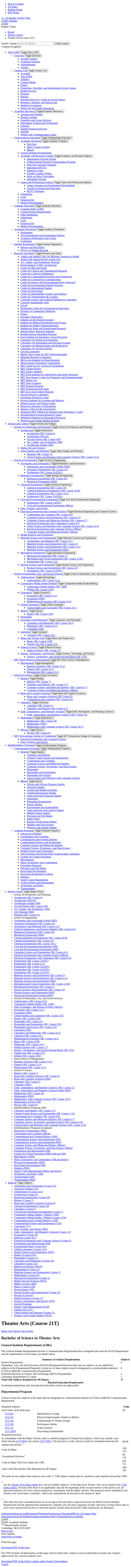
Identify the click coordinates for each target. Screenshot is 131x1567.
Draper (23, 314)
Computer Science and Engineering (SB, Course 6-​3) (54, 517)
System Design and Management (37, 882)
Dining (23, 85)
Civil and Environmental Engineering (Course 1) (38, 1211)
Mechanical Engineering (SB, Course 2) (47, 556)
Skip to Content (15, 4)
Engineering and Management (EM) (32, 1243)
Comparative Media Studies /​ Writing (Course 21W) (40, 1217)
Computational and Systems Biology (38, 839)
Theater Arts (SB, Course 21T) (42, 644)
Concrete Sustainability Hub (34, 302)
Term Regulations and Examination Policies (42, 235)
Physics (24, 729)
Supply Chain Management (34, 879)
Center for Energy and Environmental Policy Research (47, 282)
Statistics (24, 877)
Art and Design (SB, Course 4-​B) (44, 439)
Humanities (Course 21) (26, 1258)
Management (27, 663)
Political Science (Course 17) (28, 1298)
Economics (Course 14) (26, 1235)
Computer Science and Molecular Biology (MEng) (52, 532)
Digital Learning (28, 117)
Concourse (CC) (22, 1226)
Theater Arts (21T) (23, 1309)
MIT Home (13, 12)
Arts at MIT (26, 76)
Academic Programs (30, 141)
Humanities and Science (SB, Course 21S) (35, 1027)
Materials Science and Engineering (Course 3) (37, 1272)
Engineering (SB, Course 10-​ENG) (44, 496)
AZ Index (13, 6)
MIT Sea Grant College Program (37, 391)
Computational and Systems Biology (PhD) (36, 1136)
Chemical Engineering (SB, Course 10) (46, 487)
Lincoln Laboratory (30, 351)
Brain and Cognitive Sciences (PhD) (32, 1079)
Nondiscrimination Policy (44, 1516)
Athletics (24, 79)
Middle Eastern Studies (38, 813)
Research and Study (24, 253)
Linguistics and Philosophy (34, 620)
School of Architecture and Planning (32, 427)
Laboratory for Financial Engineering (39, 340)
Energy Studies (34, 804)
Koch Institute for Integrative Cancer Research (43, 337)
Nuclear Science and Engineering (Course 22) (37, 1292)
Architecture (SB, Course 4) (41, 433)
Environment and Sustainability (42, 807)
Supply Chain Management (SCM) (31, 1306)
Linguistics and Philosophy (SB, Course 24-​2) (50, 623)
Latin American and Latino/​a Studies (45, 810)
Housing (24, 93)
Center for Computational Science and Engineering (46, 276)
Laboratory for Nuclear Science (36, 348)
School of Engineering (25, 460)
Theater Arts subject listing (24, 1484)
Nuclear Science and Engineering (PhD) (34, 992)
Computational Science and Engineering (40, 842)
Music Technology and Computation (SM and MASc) (41, 1159)
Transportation (27, 888)
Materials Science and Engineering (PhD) (48, 549)
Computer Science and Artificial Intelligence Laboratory (48, 299)
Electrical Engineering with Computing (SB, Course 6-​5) (42, 958)
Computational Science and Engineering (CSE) (38, 1223)
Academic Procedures (25, 229)
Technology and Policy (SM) (28, 1174)
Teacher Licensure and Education (44, 188)
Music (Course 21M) (24, 1286)
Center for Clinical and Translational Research (43, 271)
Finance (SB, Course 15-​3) (40, 669)
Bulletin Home (15, 9)
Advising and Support (31, 114)
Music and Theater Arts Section (17, 1331)
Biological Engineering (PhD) (42, 481)
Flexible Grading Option (39, 173)
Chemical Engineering (31, 484)
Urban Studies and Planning (34, 451)
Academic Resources (24, 111)
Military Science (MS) (25, 1283)
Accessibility (76, 1516)
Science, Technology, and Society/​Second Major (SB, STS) (57, 656)
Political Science (28, 647)
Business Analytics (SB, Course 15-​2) (46, 666)
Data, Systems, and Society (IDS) (31, 1229)
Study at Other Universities (40, 176)
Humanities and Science (39, 775)
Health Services (28, 91)
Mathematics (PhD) (36, 723)
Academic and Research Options (37, 156)
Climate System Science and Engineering (47, 758)
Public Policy (33, 818)
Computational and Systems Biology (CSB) (36, 1220)
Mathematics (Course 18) (26, 1275)
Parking (24, 96)
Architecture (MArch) (38, 436)
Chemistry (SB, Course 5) (40, 705)
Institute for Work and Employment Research (43, 328)
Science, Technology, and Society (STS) (34, 1301)
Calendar (11, 18)
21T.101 (9, 1413)
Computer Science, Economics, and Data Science (52, 766)
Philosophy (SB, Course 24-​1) (42, 626)
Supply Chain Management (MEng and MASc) (38, 1171)
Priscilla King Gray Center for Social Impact (42, 99)
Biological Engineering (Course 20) (32, 1197)
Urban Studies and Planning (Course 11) (34, 1312)
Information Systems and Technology (39, 123)
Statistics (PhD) (22, 1168)
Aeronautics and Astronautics (35, 463)
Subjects (12, 1182)
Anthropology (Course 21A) (28, 1191)
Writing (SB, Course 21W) (40, 589)
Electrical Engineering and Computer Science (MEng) (54, 529)
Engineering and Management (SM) (32, 1151)
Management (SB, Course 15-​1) (43, 672)
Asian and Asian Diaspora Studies (44, 795)
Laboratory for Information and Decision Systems (45, 342)
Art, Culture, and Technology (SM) (44, 442)
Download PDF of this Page (15, 1547)
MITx (74, 1513)
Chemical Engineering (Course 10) (31, 1206)
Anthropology (27, 577)
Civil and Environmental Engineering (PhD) (36, 949)
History (24, 610)
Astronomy (32, 798)
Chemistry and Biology (38, 755)
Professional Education (60, 1513)
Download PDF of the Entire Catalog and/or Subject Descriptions (34, 1561)
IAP (38, 1513)
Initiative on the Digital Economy (37, 319)
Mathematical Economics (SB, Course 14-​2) (49, 601)
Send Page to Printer (11, 1536)
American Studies (36, 787)
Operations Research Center (34, 397)
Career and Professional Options (36, 182)
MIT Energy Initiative (31, 371)
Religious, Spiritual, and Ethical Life (38, 102)
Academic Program (30, 61)
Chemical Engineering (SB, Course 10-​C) (48, 493)
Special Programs (23, 1304)
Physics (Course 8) (23, 1295)
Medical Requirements (31, 202)
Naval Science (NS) (24, 1289)
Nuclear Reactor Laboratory (34, 394)
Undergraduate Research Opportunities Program (51, 162)
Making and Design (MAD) (28, 1266)
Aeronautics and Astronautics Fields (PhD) (48, 466)
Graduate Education (24, 205)
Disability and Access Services (35, 120)
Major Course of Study (38, 147)
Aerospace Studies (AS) (26, 1188)
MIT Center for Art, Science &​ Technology (42, 366)
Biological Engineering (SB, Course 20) (47, 478)
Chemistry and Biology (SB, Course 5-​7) (47, 684)
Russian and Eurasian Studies (42, 821)
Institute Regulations (24, 244)
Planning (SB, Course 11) (40, 454)
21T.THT (21, 1441)
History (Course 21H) (25, 1255)
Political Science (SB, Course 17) (44, 650)
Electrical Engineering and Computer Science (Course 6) (42, 1240)
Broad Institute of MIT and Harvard (38, 265)
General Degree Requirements (35, 211)
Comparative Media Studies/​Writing (38, 583)
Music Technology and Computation (38, 862)
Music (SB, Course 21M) (39, 641)
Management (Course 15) (27, 1269)
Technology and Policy (32, 885)
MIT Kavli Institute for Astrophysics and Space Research (49, 374)
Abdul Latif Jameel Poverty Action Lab (40, 259)
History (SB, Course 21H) (40, 614)
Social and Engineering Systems (36, 874)
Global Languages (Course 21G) (30, 1249)
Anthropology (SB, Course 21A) (43, 580)
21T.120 (9, 1420)
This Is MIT (14, 52)
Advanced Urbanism (30, 833)
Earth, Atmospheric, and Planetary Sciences (42, 711)
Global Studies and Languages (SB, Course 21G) (52, 607)
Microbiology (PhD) (24, 1156)
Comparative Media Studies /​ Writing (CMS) (36, 1214)
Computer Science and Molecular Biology (48, 763)
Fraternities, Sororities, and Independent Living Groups (48, 88)
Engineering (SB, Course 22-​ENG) (44, 570)
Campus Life (20, 70)
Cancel (4, 1564)
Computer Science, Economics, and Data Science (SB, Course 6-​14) (48, 1122)
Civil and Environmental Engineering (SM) (36, 946)
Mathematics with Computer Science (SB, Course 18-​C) (55, 726)
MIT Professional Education (34, 389)
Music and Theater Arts (32, 638)
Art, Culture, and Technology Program (39, 262)
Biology (24, 678)
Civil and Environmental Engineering (39, 499)
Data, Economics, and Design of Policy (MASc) (38, 1007)
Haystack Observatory (31, 317)
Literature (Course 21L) (26, 1263)
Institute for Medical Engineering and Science (43, 322)
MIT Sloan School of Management (31, 659)
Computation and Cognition (41, 760)
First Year (31, 144)
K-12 (80, 1513)
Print (28, 18)
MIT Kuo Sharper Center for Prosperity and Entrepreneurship (51, 377)
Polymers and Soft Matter (40, 816)
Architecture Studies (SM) (40, 445)
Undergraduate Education (27, 137)
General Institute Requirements (36, 152)
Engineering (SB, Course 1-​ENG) (44, 502)
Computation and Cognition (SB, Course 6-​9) (50, 514)
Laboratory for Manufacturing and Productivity (44, 345)
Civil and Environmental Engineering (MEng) (50, 505)
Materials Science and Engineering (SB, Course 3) (52, 544)
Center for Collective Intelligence (37, 273)
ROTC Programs (35, 191)
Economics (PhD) (36, 598)
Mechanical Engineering (32, 552)
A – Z (4, 18)
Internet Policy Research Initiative (37, 331)
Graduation (26, 241)
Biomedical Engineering (39, 801)
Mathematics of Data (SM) (27, 1102)
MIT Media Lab (28, 380)
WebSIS (24, 131)
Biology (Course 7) (24, 1200)
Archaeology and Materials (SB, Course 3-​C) (50, 541)
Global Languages (29, 604)
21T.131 (9, 1427)
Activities (25, 73)
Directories (6, 1516)
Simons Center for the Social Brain (38, 409)
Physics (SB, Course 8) (38, 733)
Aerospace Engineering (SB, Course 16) (47, 469)
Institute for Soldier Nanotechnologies (39, 325)
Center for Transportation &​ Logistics (39, 296)
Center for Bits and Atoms (33, 268)
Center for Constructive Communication (40, 279)
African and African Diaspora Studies (46, 784)
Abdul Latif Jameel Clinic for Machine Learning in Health (49, 256)
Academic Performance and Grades (38, 238)
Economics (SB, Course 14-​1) (42, 595)
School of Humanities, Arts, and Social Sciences (38, 573)
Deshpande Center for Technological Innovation (44, 308)
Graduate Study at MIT (32, 209)
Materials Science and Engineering (37, 537)
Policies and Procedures (32, 247)
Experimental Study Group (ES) (30, 1246)
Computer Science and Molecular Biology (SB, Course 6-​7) (57, 520)
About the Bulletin (21, 1516)
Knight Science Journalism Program (38, 334)
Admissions (26, 194)
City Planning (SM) (24, 912)
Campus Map (89, 1513)
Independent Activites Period (41, 159)
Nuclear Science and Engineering (37, 564)
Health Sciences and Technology (37, 534)
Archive (21, 18)
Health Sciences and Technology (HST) (34, 1252)
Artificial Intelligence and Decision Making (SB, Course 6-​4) (45, 929)
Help (68, 1516)
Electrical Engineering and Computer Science (43, 511)
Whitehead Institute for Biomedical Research (43, 417)
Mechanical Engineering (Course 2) (32, 1278)
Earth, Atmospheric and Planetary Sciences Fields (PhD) (42, 1090)
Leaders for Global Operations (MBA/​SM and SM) (40, 1153)
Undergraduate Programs (26, 748)
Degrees (24, 751)
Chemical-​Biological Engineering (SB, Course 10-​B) (53, 490)
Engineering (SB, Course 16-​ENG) (44, 472)
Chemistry (25, 702)
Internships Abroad (36, 179)
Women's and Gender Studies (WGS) (33, 1315)
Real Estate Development (33, 871)
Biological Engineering (32, 475)
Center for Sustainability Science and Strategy (43, 294)
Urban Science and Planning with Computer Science (53, 778)
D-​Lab (23, 305)
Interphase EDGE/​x (37, 167)
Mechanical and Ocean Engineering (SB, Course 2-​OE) (55, 558)
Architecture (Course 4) (26, 1194)
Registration (26, 232)
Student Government (30, 105)
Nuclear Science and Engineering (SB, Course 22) (52, 568)
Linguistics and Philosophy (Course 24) (34, 1260)
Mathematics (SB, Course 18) (42, 721)
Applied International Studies (41, 793)
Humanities (26, 616)
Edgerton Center (35, 170)
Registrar (31, 1513)
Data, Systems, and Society (34, 508)
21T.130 (9, 1424)
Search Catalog (9, 43)
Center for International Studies (36, 288)
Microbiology (27, 859)
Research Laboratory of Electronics (38, 406)
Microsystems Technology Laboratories (40, 363)
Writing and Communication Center (38, 134)
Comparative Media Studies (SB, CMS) (47, 586)
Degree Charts (15, 35)
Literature (25, 632)
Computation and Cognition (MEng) (32, 1133)
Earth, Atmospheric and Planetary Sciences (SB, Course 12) (57, 714)
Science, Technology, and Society (37, 653)
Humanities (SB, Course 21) (28, 1021)
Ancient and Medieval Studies (42, 790)
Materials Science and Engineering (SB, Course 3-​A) (53, 546)
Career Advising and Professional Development (51, 185)
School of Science (23, 675)
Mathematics (26, 717)
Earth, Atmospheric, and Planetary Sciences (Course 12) (42, 1232)
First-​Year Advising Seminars (41, 164)
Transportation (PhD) (24, 1179)
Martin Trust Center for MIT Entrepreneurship (43, 354)
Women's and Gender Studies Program (39, 420)
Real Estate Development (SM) (30, 1165)
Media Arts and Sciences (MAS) (30, 1281)
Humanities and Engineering (41, 772)
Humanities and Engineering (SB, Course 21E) (38, 1024)
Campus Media (28, 82)
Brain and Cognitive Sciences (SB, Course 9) (50, 696)
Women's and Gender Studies (42, 827)
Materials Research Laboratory (35, 357)
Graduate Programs (24, 830)
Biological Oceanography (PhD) (30, 1130)
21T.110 (9, 1417)
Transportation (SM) (24, 1176)
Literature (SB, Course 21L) (41, 635)
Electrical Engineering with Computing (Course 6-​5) (53, 523)
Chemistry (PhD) (22, 1084)
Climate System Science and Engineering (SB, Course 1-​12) (44, 1113)
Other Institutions (29, 214)
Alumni (24, 67)
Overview (19, 55)
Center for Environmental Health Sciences (41, 285)
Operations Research (30, 865)
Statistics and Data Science (40, 824)
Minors (30, 150)
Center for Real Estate (31, 291)
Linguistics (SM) (35, 628)
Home (11, 32)
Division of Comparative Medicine (37, 311)
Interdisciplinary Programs (21, 745)
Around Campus (28, 58)
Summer (44, 1513)
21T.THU (46, 1441)
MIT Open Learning (30, 383)
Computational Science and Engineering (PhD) (38, 1142)
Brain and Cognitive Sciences (35, 693)
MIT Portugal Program (31, 386)
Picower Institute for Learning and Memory (42, 400)
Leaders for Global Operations (35, 856)
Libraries (24, 126)
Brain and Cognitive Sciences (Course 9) (34, 1203)
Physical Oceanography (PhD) (29, 1162)
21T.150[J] (10, 1431)
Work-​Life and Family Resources (37, 108)
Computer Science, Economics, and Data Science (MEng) (43, 1148)
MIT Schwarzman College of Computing (35, 736)
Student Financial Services (33, 128)
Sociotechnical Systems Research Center (40, 414)
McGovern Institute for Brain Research (40, 360)
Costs (23, 197)
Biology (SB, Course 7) (39, 681)
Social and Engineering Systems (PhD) (33, 995)
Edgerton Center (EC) (25, 1237)
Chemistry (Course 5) (25, 1209)
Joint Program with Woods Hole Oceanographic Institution (50, 854)
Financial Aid (27, 199)
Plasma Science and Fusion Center (37, 403)
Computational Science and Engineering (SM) (37, 1139)
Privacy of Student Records (34, 250)
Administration (27, 64)
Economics (26, 592)
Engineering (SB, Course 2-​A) (42, 561)
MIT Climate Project (30, 368)
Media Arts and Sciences (32, 448)
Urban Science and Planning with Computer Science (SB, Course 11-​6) (63, 457)
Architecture (26, 430)
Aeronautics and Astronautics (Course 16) (35, 1186)
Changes (61, 1516)
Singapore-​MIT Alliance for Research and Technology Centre (51, 412)
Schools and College (18, 423)
